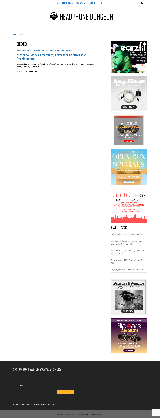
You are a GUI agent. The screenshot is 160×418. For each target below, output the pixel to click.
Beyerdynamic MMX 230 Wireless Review (127, 269)
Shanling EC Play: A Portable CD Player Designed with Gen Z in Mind (127, 242)
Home (56, 3)
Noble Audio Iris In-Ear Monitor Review (127, 234)
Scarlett (22, 71)
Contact (102, 3)
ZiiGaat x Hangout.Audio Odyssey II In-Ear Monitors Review (128, 252)
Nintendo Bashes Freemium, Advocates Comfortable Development (51, 56)
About (92, 3)
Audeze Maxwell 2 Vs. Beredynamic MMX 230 (128, 262)
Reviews (79, 3)
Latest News (67, 3)
